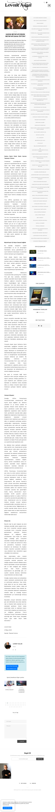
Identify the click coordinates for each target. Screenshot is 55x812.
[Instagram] (38, 326)
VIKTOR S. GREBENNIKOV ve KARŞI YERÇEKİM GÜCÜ (40, 161)
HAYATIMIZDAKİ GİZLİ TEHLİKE (40, 107)
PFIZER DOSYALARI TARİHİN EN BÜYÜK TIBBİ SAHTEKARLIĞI (40, 188)
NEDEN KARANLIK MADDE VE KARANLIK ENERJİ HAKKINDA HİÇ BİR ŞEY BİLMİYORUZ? (40, 71)
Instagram (23, 783)
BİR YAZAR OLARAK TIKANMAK (40, 20)
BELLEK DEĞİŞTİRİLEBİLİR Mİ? (40, 145)
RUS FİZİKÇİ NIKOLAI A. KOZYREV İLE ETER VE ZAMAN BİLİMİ (40, 110)
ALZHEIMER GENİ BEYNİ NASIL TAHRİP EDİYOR (40, 57)
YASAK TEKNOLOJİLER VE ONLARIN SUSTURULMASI (40, 157)
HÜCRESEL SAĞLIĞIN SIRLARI (40, 171)
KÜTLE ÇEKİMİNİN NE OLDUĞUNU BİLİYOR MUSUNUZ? (40, 178)
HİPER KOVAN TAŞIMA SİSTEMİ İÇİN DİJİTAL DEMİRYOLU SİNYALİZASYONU (40, 44)
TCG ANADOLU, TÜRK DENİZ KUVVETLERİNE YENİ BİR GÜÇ (40, 84)
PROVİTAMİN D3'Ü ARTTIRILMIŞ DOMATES (40, 37)
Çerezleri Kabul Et (7, 808)
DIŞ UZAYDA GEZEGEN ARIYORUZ (40, 220)
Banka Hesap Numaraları (12, 666)
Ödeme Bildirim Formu (11, 669)
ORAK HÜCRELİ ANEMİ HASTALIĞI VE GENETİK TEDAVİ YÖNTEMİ (40, 128)
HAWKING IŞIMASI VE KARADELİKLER (40, 67)
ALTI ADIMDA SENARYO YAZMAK (40, 17)
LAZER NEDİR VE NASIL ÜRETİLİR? (40, 235)
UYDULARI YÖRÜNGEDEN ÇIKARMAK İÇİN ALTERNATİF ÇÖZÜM (40, 40)
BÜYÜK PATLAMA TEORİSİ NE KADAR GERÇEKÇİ (40, 229)
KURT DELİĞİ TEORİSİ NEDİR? (40, 60)
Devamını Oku (40, 253)
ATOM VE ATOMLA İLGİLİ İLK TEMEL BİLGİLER (40, 92)
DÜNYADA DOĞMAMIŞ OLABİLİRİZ (21, 691)
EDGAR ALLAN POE (40, 134)
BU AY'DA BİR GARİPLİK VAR (40, 132)
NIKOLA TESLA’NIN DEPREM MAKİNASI (40, 195)
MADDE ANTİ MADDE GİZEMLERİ (40, 200)
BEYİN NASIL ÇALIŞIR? (40, 122)
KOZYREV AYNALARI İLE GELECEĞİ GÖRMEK (40, 114)
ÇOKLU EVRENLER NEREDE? (40, 212)
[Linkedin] (15, 650)
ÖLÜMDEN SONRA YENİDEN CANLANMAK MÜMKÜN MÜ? (40, 53)
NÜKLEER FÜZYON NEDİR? (40, 119)
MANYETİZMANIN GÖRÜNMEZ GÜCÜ (40, 198)
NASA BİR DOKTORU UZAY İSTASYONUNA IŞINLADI (40, 29)
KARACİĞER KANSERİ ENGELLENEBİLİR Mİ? (40, 238)
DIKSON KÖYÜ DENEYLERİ (40, 125)
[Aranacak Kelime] (44, 2)
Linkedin (34, 783)
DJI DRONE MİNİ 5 (42, 251)
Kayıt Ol (39, 759)
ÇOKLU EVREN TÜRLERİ (40, 214)
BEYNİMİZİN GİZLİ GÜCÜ (40, 140)
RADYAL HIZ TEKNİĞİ (40, 223)
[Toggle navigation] (49, 5)
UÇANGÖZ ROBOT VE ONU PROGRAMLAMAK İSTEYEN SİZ (40, 80)
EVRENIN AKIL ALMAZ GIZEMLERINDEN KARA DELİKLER (40, 33)
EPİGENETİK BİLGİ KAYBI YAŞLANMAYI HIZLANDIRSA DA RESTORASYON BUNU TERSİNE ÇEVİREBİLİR (40, 76)
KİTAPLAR (40, 307)
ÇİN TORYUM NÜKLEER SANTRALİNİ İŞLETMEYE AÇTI (40, 100)
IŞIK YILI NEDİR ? (40, 217)
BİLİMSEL (15, 32)
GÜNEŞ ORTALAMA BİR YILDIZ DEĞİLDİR (40, 184)
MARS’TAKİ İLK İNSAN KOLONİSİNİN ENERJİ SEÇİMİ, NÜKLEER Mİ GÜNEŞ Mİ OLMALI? (40, 49)
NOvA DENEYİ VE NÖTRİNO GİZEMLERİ (40, 206)
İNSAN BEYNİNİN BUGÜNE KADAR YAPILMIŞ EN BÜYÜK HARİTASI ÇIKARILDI (40, 104)
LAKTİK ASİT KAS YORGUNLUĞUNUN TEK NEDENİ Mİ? (40, 192)
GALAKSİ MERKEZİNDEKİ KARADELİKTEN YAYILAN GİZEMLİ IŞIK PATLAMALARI (40, 64)
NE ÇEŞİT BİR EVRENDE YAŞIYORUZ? (40, 232)
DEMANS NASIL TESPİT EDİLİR (40, 209)
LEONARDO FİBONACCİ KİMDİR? (40, 241)
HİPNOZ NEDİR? (9, 689)
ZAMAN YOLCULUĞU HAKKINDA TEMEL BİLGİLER (40, 166)
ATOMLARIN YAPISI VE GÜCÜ (40, 203)
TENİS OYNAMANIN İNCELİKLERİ (40, 181)
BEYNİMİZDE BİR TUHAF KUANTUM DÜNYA (40, 174)
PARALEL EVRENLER (40, 225)
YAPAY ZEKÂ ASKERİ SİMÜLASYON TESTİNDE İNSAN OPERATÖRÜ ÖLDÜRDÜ (40, 95)
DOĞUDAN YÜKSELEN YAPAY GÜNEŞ (40, 116)
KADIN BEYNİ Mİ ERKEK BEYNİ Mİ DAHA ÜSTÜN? (40, 150)
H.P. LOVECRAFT (40, 137)
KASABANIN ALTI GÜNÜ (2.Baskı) (40, 309)
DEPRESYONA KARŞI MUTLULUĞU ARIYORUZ (40, 169)
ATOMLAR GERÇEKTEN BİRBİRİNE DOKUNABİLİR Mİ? (40, 88)
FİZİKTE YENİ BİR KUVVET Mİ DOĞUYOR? (40, 154)
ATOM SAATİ (40, 143)
